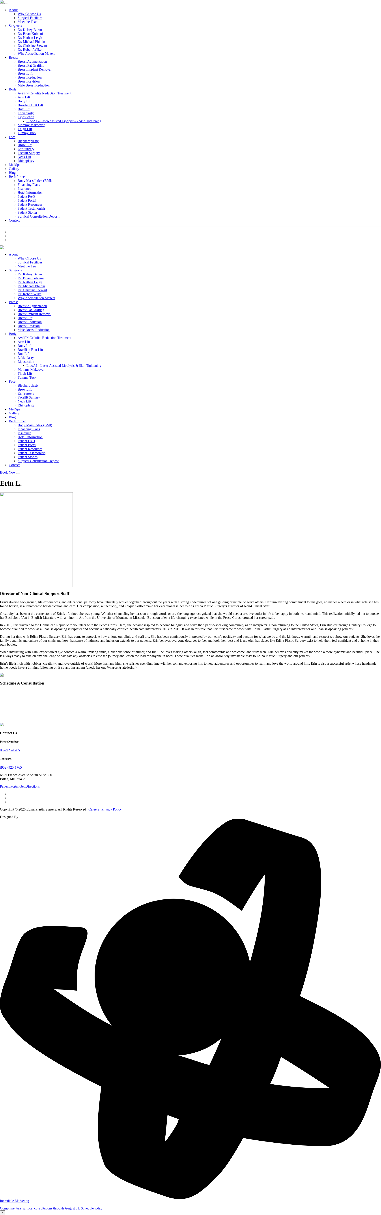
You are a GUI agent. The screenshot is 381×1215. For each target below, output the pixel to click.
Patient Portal (27, 200)
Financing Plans (29, 184)
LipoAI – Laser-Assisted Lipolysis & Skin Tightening (63, 121)
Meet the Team (28, 22)
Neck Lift (24, 157)
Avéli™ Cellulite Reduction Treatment (44, 93)
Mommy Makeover (31, 125)
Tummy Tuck (27, 133)
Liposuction (26, 117)
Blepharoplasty (28, 141)
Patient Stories (27, 212)
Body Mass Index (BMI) (35, 180)
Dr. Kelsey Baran (30, 30)
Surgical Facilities (30, 18)
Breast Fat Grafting (31, 65)
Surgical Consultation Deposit (38, 216)
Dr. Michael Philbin (31, 41)
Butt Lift (24, 109)
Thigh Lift (25, 129)
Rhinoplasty (26, 161)
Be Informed (17, 177)
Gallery (14, 169)
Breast (13, 57)
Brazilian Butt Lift (30, 105)
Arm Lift (24, 97)
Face (12, 137)
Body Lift (24, 101)
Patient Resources (30, 204)
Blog (12, 173)
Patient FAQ (26, 196)
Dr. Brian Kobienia (31, 34)
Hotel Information (30, 192)
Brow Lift (25, 145)
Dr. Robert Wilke (29, 49)
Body (13, 89)
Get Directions (29, 786)
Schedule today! (92, 1208)
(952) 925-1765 (11, 767)
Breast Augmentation (32, 61)
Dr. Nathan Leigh (30, 37)
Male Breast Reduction (34, 85)
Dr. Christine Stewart (32, 45)
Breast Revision (29, 81)
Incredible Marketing (14, 1201)
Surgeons (15, 26)
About (13, 10)
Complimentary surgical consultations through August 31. (40, 1208)
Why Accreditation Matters (36, 53)
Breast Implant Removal (34, 69)
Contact (14, 220)
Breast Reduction (30, 77)
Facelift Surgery (29, 153)
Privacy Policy (111, 809)
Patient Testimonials (31, 208)
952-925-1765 (10, 750)
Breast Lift (25, 73)
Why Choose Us (29, 14)
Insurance (24, 188)
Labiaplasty (26, 113)
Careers (93, 809)
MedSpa (15, 165)
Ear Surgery (26, 149)
